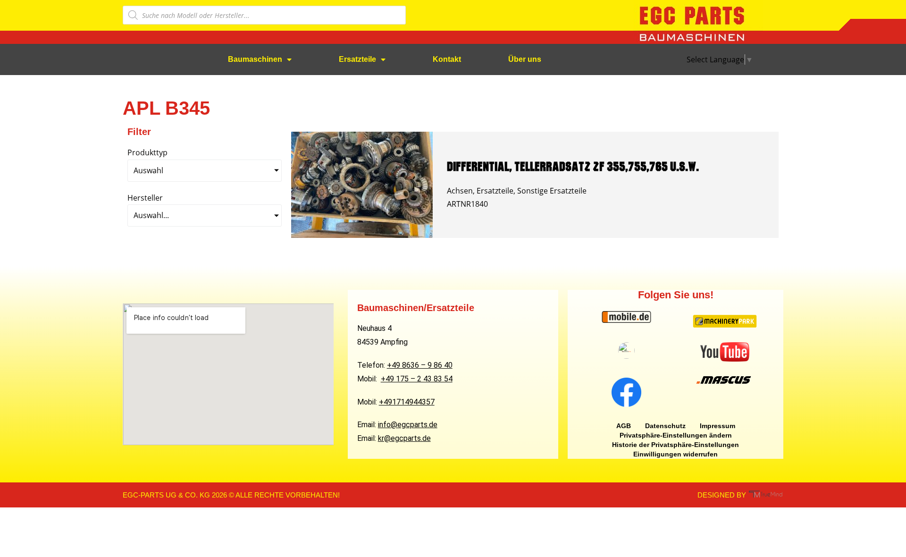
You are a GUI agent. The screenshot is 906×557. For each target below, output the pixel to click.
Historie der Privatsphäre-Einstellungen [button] (675, 444)
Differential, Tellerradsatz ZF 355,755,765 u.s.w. (573, 166)
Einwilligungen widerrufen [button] (675, 454)
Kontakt (447, 59)
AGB (623, 426)
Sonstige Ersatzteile (552, 191)
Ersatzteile (357, 59)
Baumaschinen (255, 59)
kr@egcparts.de (404, 438)
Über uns (524, 59)
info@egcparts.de (407, 424)
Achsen (460, 191)
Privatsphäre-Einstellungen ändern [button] (676, 435)
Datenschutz (665, 426)
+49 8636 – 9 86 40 (420, 365)
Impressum (717, 426)
